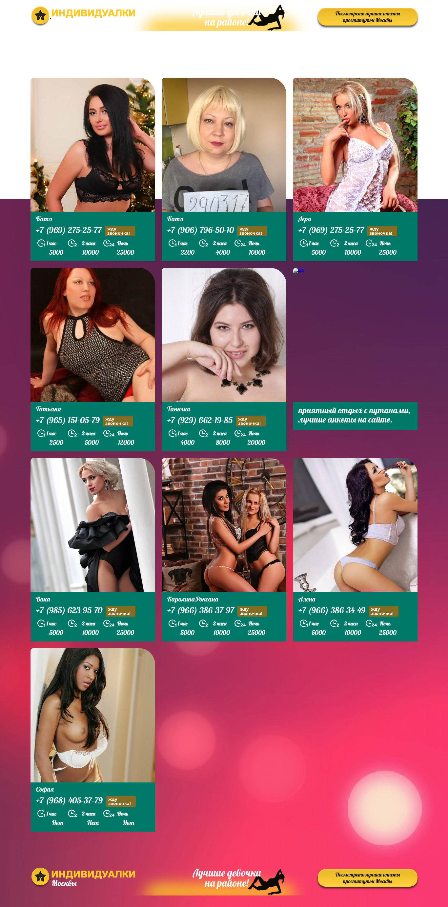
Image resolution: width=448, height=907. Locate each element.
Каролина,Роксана (192, 599)
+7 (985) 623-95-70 (83, 611)
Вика (43, 599)
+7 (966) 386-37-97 (214, 611)
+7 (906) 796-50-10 (214, 231)
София (45, 789)
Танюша (178, 409)
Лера (304, 219)
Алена (306, 599)
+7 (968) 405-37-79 (83, 801)
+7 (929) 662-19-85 (214, 421)
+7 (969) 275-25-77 (83, 231)
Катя (44, 219)
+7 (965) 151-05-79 (82, 421)
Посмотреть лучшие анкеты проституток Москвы (368, 16)
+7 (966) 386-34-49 (346, 611)
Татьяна (48, 409)
